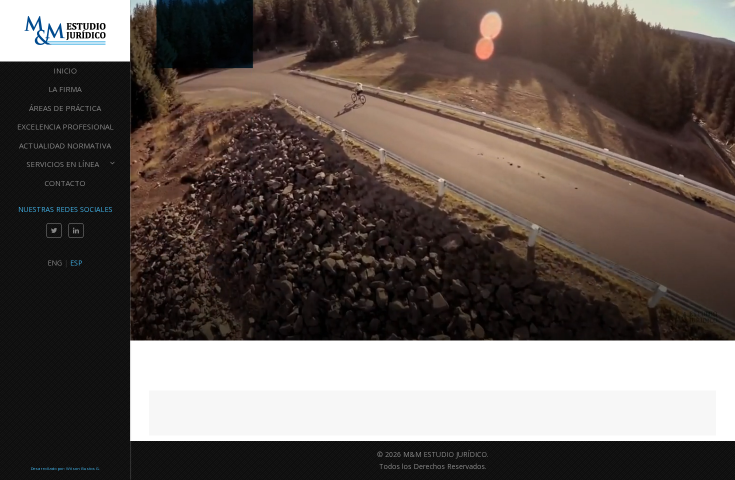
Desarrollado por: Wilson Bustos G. (65, 468)
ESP (76, 263)
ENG (55, 263)
